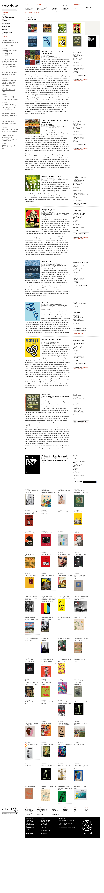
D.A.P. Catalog (44, 7)
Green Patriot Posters (48, 209)
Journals (38, 10)
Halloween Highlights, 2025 (65, 575)
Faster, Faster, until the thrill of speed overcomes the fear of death (81, 598)
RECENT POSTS (5, 36)
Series (42, 10)
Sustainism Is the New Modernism (51, 339)
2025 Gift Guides (5, 31)
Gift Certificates (88, 7)
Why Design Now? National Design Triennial (54, 456)
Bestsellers (45, 5)
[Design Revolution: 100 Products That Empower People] (32, 28)
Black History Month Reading (65, 744)
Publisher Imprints (55, 7)
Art (25, 5)
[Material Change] (77, 41)
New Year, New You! (79, 744)
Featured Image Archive (7, 32)
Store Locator (54, 8)
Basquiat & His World (46, 723)
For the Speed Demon (30, 575)
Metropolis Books (77, 52)
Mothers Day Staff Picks (80, 617)
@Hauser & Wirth (66, 8)
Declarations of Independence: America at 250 (48, 492)
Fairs (75, 8)
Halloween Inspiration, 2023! (81, 702)
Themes (42, 9)
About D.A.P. (54, 5)
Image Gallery (4, 22)
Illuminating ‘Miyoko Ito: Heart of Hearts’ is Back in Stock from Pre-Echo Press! (9, 74)
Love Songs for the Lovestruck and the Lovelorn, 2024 (79, 682)
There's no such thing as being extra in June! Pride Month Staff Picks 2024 (31, 682)
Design (31, 7)
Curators (38, 9)
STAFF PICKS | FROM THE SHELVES (32, 12)
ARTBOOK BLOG (5, 12)
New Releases (39, 5)
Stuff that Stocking (30, 533)
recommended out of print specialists (81, 80)
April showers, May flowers (48, 744)
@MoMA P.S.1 (65, 7)
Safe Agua (44, 303)
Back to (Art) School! (30, 786)
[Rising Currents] (32, 41)
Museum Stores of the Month (8, 17)
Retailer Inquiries (55, 9)
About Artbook (65, 5)
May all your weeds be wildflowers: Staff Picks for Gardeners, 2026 (81, 492)
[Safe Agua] (47, 41)
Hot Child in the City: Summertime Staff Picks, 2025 (31, 619)
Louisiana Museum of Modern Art (79, 177)
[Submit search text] (17, 10)
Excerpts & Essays (6, 25)
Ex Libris (3, 28)
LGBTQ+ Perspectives (79, 533)
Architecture (27, 7)
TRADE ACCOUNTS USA (30, 824)
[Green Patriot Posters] (77, 28)
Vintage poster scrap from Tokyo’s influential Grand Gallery (8, 147)
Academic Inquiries (55, 10)
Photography (29, 5)
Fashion (31, 8)
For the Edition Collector (64, 533)
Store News (4, 16)
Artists (38, 8)
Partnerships (65, 9)
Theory (30, 9)
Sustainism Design (30, 19)
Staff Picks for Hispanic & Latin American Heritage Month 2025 (31, 598)
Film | (26, 8)
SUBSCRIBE (28, 835)
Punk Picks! (28, 765)
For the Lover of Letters (47, 554)
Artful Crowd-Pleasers (79, 512)
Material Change (46, 395)
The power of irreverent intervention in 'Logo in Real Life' (9, 123)
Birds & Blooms (62, 681)
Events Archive (5, 34)
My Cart (86, 6)
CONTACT (27, 832)
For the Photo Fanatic (46, 533)
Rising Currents (46, 261)
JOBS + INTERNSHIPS (29, 833)
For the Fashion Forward (64, 554)
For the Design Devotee (80, 554)
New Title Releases (6, 19)
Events (75, 7)
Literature (27, 9)
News (75, 5)
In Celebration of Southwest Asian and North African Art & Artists (81, 576)
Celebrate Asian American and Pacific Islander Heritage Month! (48, 682)
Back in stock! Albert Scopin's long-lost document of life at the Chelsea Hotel (9, 115)
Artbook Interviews (6, 26)
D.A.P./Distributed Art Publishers (79, 340)
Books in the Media (6, 23)
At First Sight (4, 29)
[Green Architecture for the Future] (62, 28)
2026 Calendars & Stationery (65, 512)
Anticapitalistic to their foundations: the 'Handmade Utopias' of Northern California (10, 97)
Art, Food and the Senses (64, 638)
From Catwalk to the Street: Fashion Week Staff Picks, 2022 (81, 767)
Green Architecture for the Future (51, 176)
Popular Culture (28, 10)
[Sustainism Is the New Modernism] (62, 41)
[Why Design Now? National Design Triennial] (92, 41)
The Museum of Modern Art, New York (80, 262)
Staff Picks (39, 7)
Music (28, 8)
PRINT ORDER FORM (94, 15)
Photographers (43, 8)
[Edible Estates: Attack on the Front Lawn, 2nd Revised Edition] (47, 28)
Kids (32, 10)
